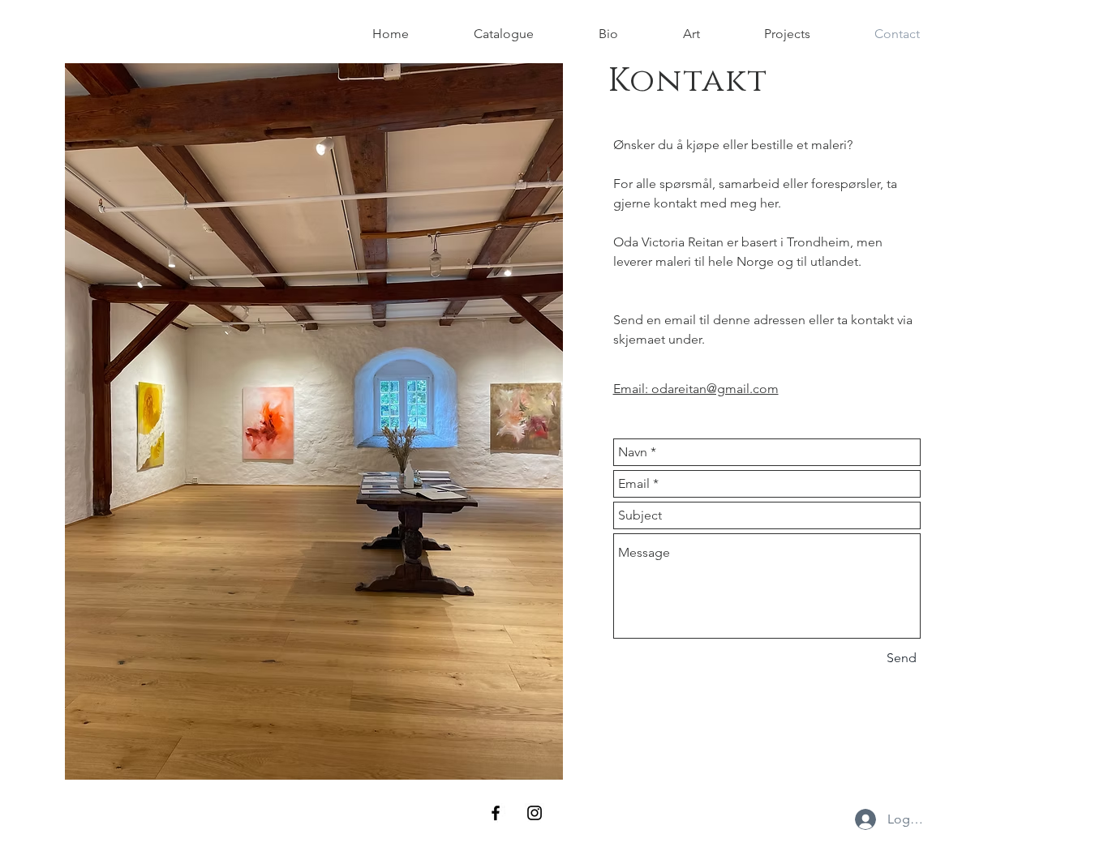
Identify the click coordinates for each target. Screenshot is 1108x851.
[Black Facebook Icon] (495, 813)
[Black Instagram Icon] (534, 813)
